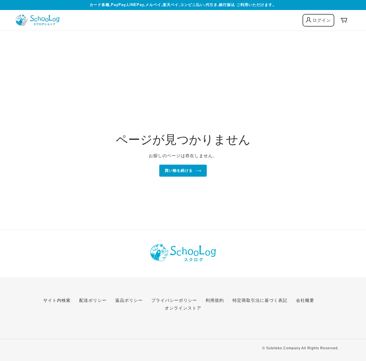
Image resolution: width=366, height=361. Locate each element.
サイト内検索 (57, 300)
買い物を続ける (179, 170)
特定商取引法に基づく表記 (259, 300)
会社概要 (305, 300)
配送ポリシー (93, 300)
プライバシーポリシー (174, 300)
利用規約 (215, 300)
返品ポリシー (129, 300)
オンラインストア (183, 308)
